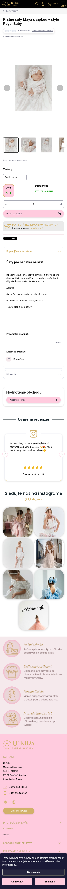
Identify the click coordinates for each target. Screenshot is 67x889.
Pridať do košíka (14, 213)
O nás (6, 834)
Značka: (13, 36)
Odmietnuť (17, 881)
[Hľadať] (36, 4)
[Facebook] (6, 801)
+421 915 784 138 (18, 793)
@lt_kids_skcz (33, 499)
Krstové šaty (19, 359)
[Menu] (63, 4)
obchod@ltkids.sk (18, 787)
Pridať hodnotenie (17, 400)
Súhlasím (50, 881)
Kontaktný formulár (18, 811)
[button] (62, 454)
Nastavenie (33, 872)
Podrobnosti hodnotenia (42, 31)
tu (15, 864)
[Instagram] (13, 801)
